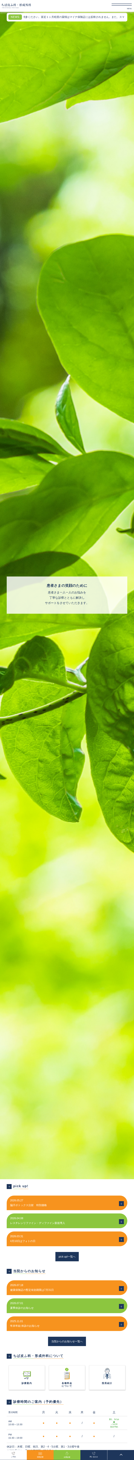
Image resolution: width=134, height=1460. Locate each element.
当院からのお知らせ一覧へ (67, 1341)
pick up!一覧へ (67, 1256)
